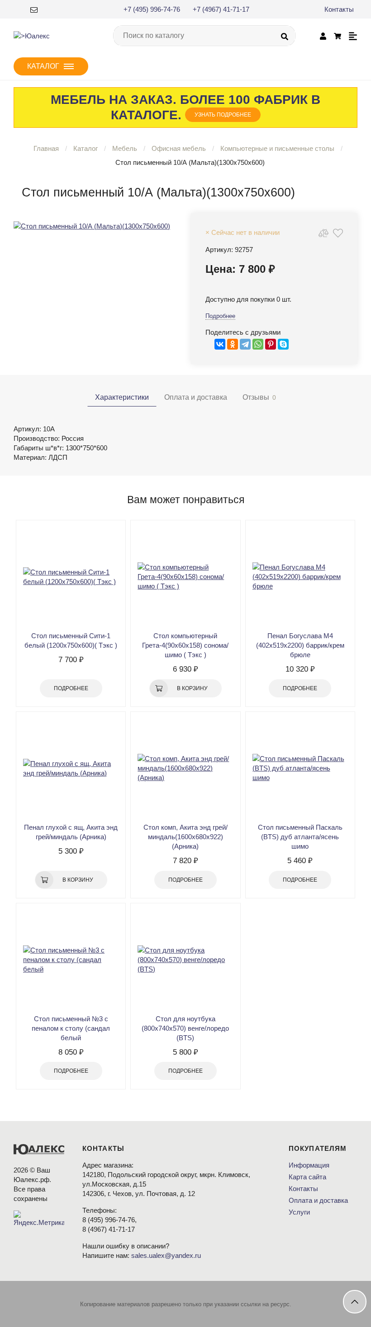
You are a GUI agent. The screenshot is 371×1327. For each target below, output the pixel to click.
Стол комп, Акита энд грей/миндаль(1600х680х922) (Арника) (185, 836)
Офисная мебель (179, 148)
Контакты (339, 9)
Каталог (85, 148)
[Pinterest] (270, 344)
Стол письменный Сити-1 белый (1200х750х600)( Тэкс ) (70, 640)
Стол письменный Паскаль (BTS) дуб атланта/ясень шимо (300, 836)
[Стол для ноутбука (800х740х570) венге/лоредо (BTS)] (185, 959)
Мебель (124, 148)
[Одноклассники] (232, 344)
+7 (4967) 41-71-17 (221, 9)
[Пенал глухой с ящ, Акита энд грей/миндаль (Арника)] (71, 768)
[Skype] (283, 344)
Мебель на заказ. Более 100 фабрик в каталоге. (185, 107)
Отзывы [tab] (259, 397)
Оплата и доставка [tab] (195, 397)
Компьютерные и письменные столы (277, 148)
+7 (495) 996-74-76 (152, 9)
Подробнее (220, 316)
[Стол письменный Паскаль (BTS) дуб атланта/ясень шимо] (300, 768)
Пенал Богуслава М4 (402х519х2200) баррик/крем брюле (300, 645)
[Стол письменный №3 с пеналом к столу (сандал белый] (71, 959)
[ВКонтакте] (219, 344)
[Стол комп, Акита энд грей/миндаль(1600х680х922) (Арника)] (185, 768)
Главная (46, 148)
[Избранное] (338, 233)
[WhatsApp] (257, 344)
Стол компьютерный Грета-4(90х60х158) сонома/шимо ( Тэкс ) (185, 645)
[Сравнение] (323, 233)
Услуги (299, 1212)
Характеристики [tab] (122, 397)
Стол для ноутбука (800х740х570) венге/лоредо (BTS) (185, 1028)
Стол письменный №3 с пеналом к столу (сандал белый (71, 1028)
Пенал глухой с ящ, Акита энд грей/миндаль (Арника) (71, 832)
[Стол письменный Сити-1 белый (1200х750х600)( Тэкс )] (71, 576)
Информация (309, 1165)
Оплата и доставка (318, 1200)
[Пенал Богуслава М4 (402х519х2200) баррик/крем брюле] (300, 576)
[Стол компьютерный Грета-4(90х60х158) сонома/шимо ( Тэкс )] (185, 576)
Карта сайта (307, 1177)
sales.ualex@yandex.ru (166, 1255)
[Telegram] (245, 344)
